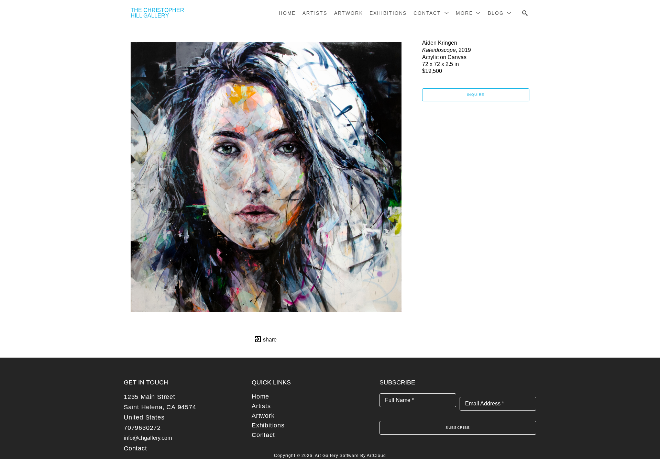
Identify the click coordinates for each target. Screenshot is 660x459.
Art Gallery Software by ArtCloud (350, 455)
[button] (431, 13)
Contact (135, 448)
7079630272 (142, 427)
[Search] (525, 13)
